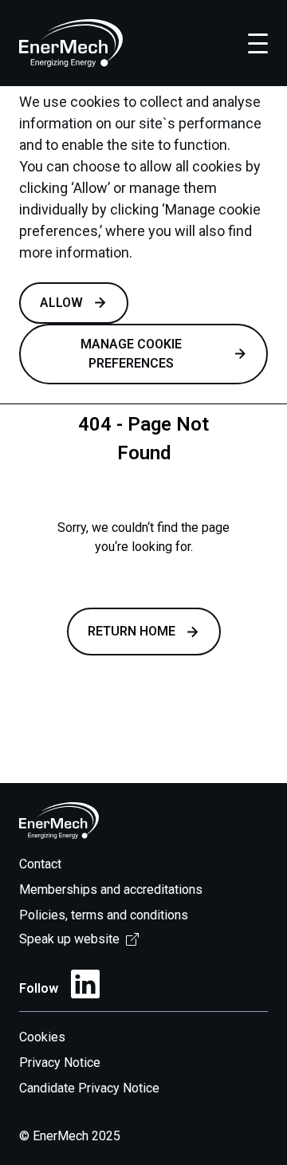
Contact (40, 864)
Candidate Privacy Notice (89, 1088)
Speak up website (69, 939)
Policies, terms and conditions (103, 915)
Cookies (42, 1037)
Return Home (131, 631)
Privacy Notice (59, 1062)
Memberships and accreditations (110, 889)
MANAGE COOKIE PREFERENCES (131, 354)
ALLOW (61, 302)
